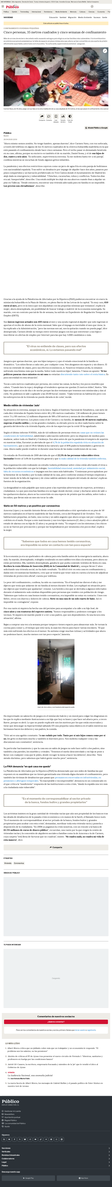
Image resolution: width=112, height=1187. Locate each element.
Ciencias (91, 12)
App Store (84, 1178)
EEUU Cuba (55, 2)
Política (6, 12)
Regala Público (10, 1120)
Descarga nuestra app (11, 1172)
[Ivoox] (62, 1139)
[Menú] (2, 6)
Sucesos (97, 17)
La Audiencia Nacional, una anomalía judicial (30, 1075)
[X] (20, 1139)
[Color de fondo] (70, 116)
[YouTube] (35, 1139)
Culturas (82, 12)
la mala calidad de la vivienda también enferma (82, 458)
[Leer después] (56, 116)
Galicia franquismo (93, 2)
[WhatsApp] (56, 1139)
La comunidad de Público (15, 1123)
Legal (4, 1162)
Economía (101, 12)
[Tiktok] (40, 1139)
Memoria (73, 12)
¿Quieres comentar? (56, 1022)
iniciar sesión (80, 1030)
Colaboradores (8, 1159)
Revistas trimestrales (11, 1155)
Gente (104, 17)
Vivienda (7, 863)
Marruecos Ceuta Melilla (78, 2)
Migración (72, 17)
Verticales (6, 1152)
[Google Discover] (9, 1139)
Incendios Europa (64, 2)
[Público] (52, 6)
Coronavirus (19, 863)
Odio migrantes (16, 2)
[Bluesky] (25, 1139)
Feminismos (48, 12)
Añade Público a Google (98, 128)
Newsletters (9, 1114)
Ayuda (7, 1126)
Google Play (29, 1178)
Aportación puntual (12, 1117)
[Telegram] (46, 1139)
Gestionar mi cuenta (12, 1111)
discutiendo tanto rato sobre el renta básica (82, 374)
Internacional (36, 12)
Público (7, 133)
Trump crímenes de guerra (42, 2)
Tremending (24, 12)
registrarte (91, 1030)
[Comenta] (48, 116)
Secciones (6, 1148)
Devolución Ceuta (27, 2)
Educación (53, 17)
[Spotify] (51, 1139)
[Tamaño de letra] (63, 116)
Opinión (14, 12)
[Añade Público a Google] (4, 1139)
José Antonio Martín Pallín (20, 1078)
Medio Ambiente (61, 12)
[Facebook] (14, 1139)
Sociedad (8, 17)
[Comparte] (42, 116)
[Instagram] (30, 1139)
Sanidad (63, 17)
